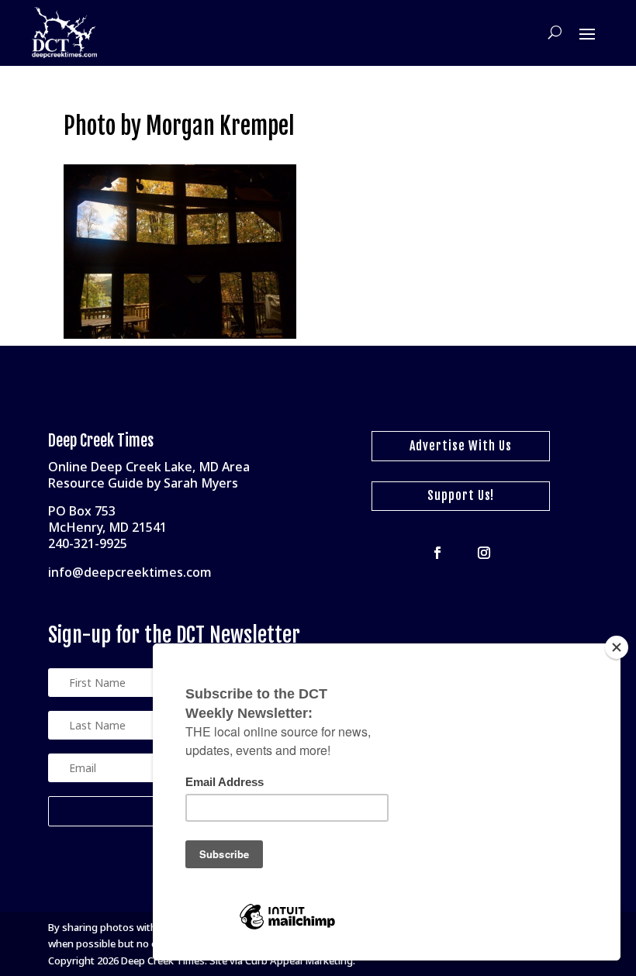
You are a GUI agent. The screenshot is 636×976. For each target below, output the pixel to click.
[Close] (616, 647)
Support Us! (460, 495)
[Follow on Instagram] (484, 553)
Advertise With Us (461, 446)
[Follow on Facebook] (437, 553)
